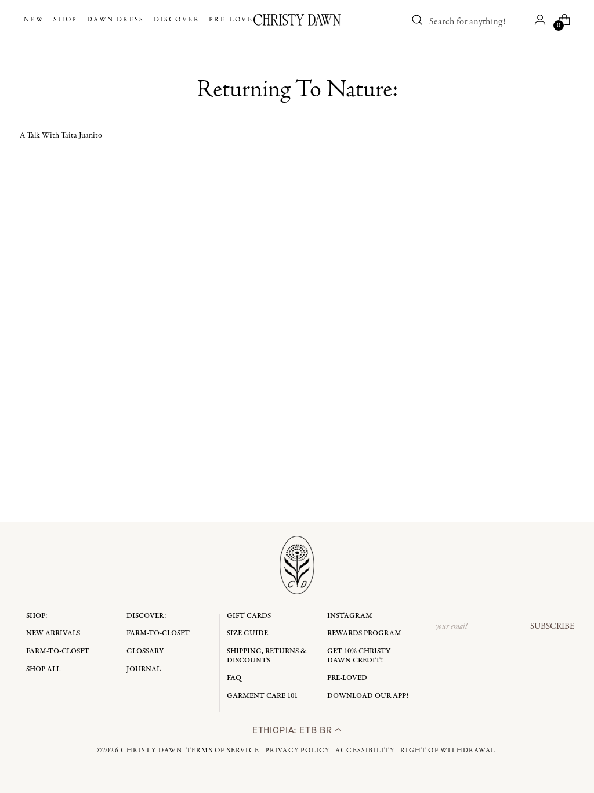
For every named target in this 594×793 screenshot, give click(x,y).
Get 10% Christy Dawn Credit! (358, 655)
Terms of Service (222, 750)
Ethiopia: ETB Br (293, 730)
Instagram (349, 616)
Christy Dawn (151, 750)
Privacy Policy (297, 750)
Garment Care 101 (262, 696)
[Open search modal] (417, 20)
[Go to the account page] (540, 19)
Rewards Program (364, 633)
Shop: (37, 616)
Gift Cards (249, 616)
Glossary (145, 651)
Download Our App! (367, 696)
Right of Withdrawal (447, 750)
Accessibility (365, 750)
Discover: (146, 616)
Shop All (43, 669)
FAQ (234, 678)
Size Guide (247, 633)
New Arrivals (53, 633)
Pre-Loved (347, 678)
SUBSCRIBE (552, 626)
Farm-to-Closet (57, 651)
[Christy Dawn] (297, 20)
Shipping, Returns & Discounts (267, 655)
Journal (143, 669)
